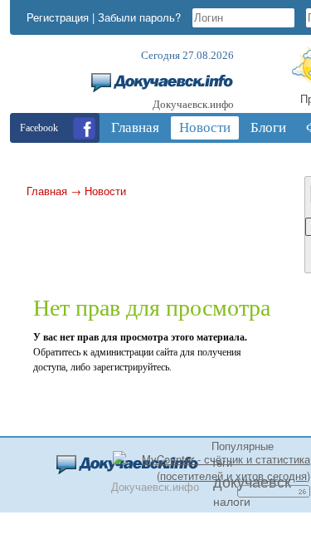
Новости (105, 191)
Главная (47, 191)
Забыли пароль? (139, 17)
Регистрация (58, 17)
